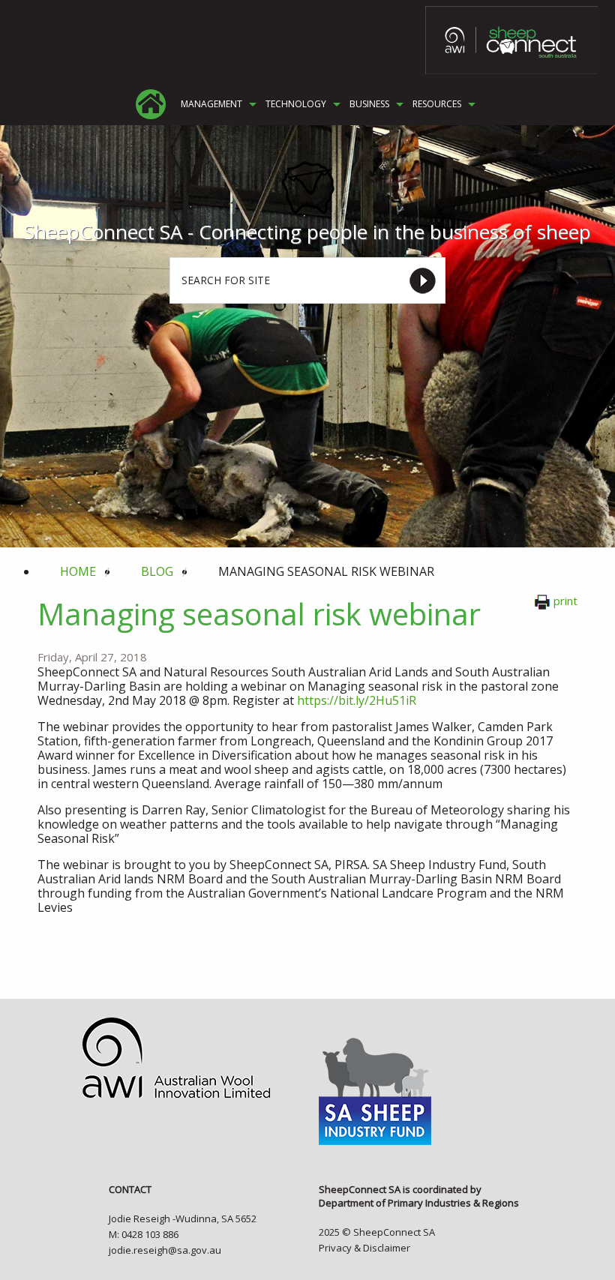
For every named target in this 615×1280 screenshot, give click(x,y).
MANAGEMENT (211, 104)
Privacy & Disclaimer (364, 1248)
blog (157, 571)
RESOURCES (436, 104)
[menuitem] (151, 104)
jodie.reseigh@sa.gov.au (165, 1250)
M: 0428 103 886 (143, 1234)
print (566, 600)
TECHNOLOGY (296, 104)
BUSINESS (369, 104)
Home (78, 571)
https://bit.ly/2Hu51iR (356, 700)
